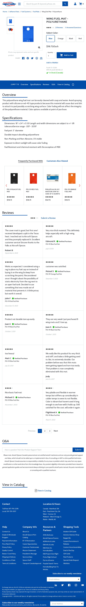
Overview (24, 84)
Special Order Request (71, 560)
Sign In (75, 4)
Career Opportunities (30, 544)
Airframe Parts (14, 12)
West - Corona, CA (49, 514)
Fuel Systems (26, 12)
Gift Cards (66, 554)
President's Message (30, 554)
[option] (28, 34)
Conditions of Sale (8, 560)
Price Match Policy (8, 544)
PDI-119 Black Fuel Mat (14, 190)
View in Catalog (63, 84)
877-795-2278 (13, 509)
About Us (26, 532)
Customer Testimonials (31, 547)
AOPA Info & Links (49, 541)
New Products (68, 557)
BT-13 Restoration (29, 541)
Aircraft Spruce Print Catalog (29, 536)
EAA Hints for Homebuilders (48, 549)
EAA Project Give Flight (50, 554)
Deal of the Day (68, 550)
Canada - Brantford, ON (51, 509)
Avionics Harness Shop (71, 535)
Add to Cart (68, 55)
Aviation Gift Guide (69, 532)
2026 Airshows (48, 535)
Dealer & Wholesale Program (9, 536)
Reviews (46, 84)
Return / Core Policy (9, 554)
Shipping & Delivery (9, 557)
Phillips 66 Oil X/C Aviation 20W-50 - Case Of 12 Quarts (52, 191)
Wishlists (66, 563)
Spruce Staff (27, 560)
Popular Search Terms (50, 564)
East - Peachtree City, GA (51, 511)
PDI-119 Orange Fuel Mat (70, 190)
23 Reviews (59, 27)
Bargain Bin (67, 538)
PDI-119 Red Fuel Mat (32, 190)
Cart (83, 4)
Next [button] (80, 185)
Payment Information (9, 541)
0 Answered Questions (73, 27)
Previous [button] (6, 185)
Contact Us (6, 532)
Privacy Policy (7, 547)
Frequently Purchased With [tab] (30, 161)
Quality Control (7, 550)
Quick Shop (14, 201)
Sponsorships (27, 557)
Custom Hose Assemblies (72, 547)
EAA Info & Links (48, 545)
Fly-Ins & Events (48, 560)
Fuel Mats (36, 12)
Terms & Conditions (9, 563)
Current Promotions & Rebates (70, 542)
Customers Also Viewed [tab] (57, 161)
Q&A (53, 84)
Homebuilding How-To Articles (51, 568)
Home (5, 12)
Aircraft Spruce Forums (50, 538)
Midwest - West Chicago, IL (52, 517)
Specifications (35, 84)
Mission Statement (29, 550)
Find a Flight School (49, 557)
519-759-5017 (11, 511)
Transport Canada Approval (32, 563)
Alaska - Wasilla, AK (49, 519)
